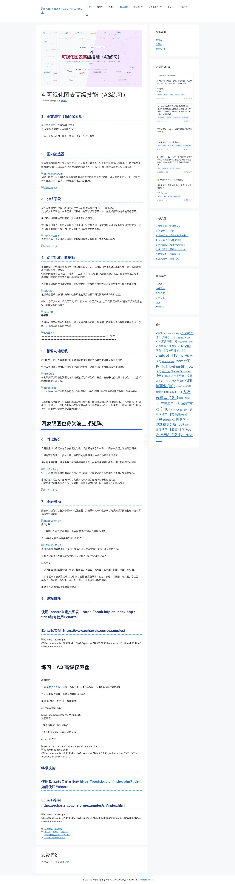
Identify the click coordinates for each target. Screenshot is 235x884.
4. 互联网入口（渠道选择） (170, 240)
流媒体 (188, 425)
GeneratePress (145, 879)
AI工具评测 (168, 341)
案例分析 (173, 424)
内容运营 (177, 380)
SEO (166, 371)
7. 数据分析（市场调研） (168, 254)
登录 (66, 862)
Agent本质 (170, 333)
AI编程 (177, 346)
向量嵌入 (181, 386)
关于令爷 (160, 297)
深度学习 (165, 429)
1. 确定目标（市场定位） (168, 226)
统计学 (55, 831)
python (178, 367)
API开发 (177, 350)
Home (89, 6)
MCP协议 (168, 361)
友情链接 (160, 307)
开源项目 (171, 404)
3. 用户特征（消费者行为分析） (172, 235)
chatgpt (167, 355)
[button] (87, 15)
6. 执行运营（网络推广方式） (171, 249)
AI (178, 333)
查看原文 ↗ (188, 98)
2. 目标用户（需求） (166, 231)
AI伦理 (180, 338)
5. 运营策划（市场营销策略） (171, 244)
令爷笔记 (181, 375)
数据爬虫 (169, 419)
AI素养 (165, 346)
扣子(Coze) (180, 409)
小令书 (170, 6)
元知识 (136, 6)
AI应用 (182, 342)
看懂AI (100, 6)
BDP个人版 (54, 687)
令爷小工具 (153, 6)
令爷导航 (160, 288)
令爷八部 (160, 293)
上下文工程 (167, 376)
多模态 (47, 831)
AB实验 (160, 333)
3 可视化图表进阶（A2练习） (57, 834)
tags (158, 302)
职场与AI (64, 831)
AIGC (169, 337)
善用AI (111, 6)
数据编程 (124, 6)
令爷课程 (48, 828)
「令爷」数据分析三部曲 (54, 837)
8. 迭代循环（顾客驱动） (168, 258)
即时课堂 (183, 6)
